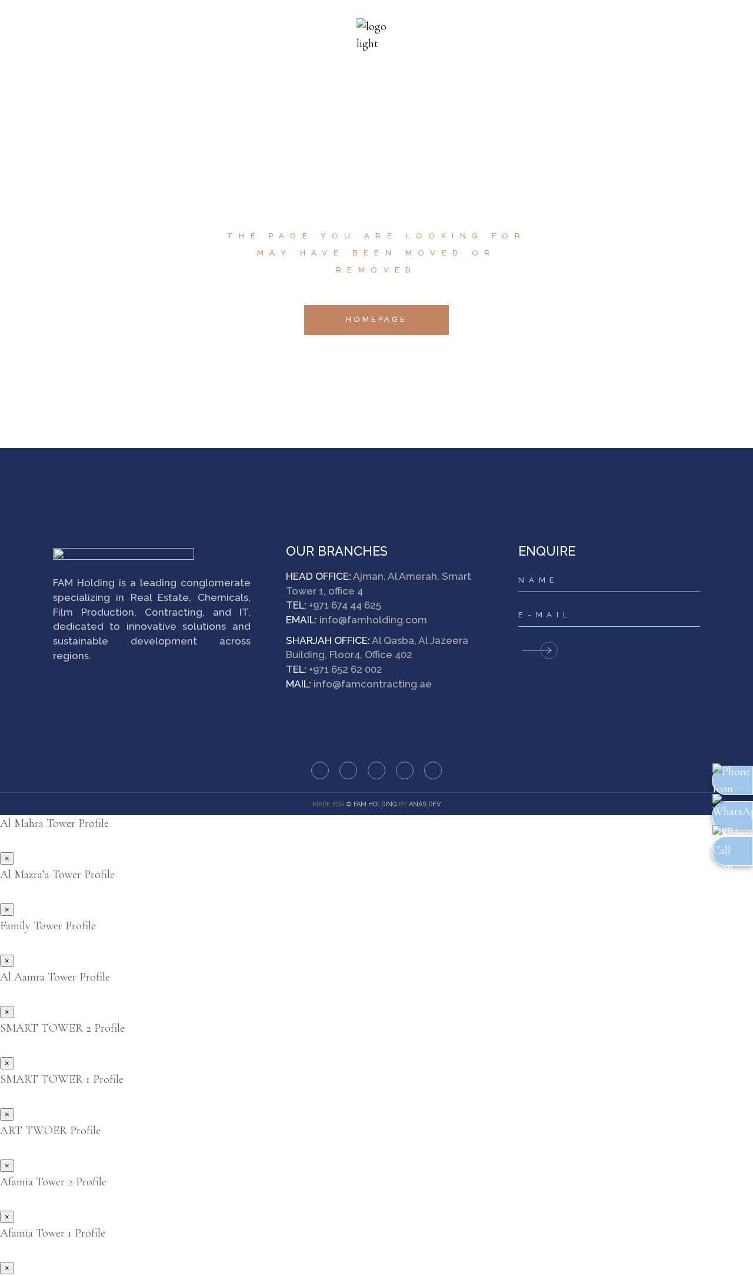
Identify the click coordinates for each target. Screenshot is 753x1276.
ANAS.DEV (425, 804)
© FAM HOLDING (371, 804)
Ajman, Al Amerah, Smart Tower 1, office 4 (378, 583)
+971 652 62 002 (345, 669)
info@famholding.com (373, 620)
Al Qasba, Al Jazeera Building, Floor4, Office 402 (377, 647)
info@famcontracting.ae (373, 684)
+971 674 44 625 (345, 605)
